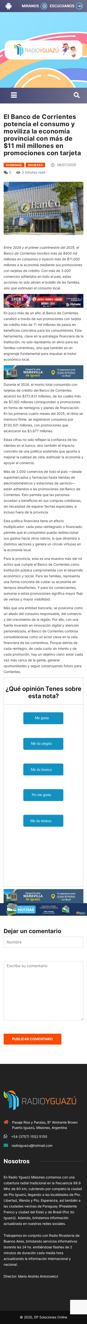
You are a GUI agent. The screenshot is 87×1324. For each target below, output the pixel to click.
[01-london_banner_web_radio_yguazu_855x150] (43, 372)
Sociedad (35, 165)
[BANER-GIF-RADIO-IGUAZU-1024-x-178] (43, 300)
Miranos (30, 6)
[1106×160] (43, 909)
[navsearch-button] (77, 95)
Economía (14, 165)
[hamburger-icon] (13, 95)
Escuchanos (62, 6)
